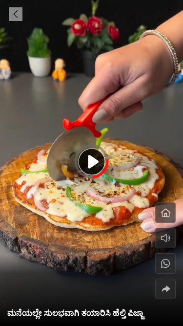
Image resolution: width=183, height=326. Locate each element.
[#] (165, 263)
